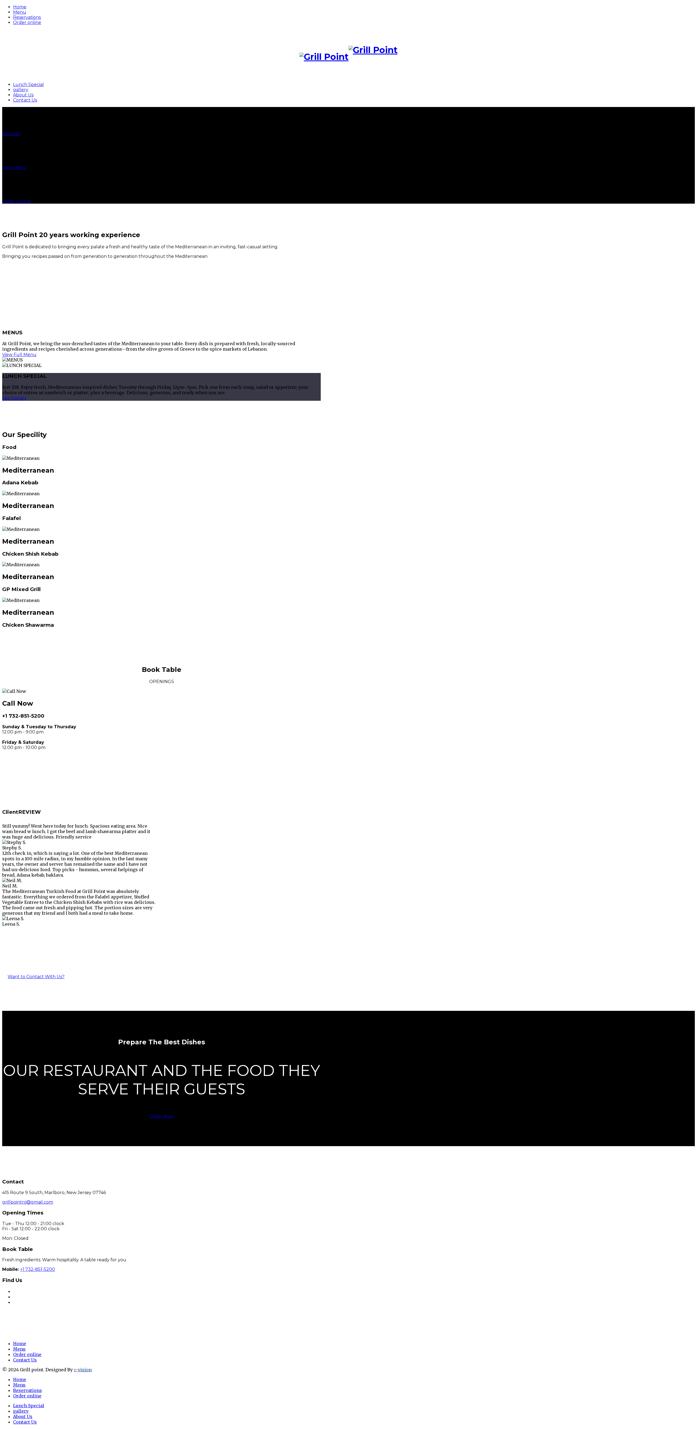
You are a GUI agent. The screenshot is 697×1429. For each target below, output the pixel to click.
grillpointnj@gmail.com (27, 1202)
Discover (11, 133)
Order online (27, 22)
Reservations (27, 17)
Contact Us (25, 100)
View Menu (14, 167)
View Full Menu (19, 354)
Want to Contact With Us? (36, 976)
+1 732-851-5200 (23, 716)
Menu (19, 12)
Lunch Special (28, 84)
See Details (14, 398)
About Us (23, 94)
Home (19, 7)
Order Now (161, 1116)
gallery (20, 89)
